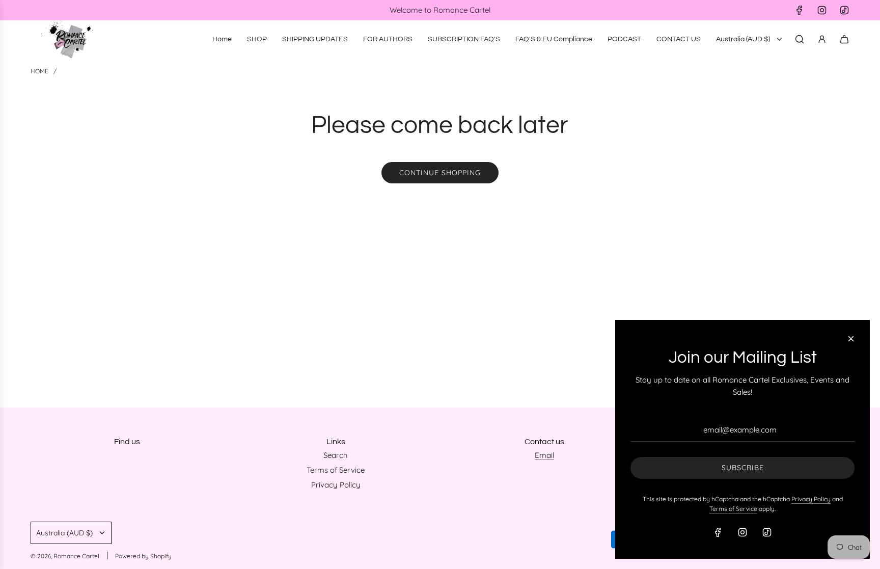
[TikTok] (844, 10)
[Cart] (844, 39)
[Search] (799, 39)
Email (544, 455)
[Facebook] (799, 10)
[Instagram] (822, 10)
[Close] (851, 339)
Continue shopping (440, 172)
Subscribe (743, 467)
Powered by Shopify (143, 556)
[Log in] (822, 39)
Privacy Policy (811, 499)
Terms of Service (733, 508)
